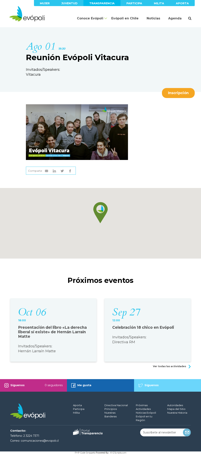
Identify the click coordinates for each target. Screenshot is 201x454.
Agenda (175, 18)
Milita (159, 3)
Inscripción (178, 93)
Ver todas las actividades (170, 366)
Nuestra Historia (177, 412)
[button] (100, 213)
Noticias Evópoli (146, 412)
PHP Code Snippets (85, 452)
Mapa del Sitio (176, 408)
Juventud (69, 3)
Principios (110, 408)
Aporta (182, 3)
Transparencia (102, 3)
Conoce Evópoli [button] (90, 18)
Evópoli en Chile (125, 18)
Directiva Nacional (116, 405)
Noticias (153, 18)
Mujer (45, 3)
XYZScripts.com (118, 452)
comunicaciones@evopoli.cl (40, 440)
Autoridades (175, 405)
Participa (134, 3)
